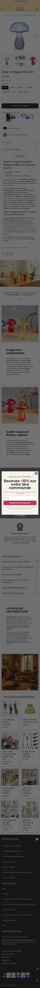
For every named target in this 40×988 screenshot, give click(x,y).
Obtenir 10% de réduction (20, 503)
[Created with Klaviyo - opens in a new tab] (20, 516)
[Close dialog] (36, 473)
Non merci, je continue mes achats (20, 508)
